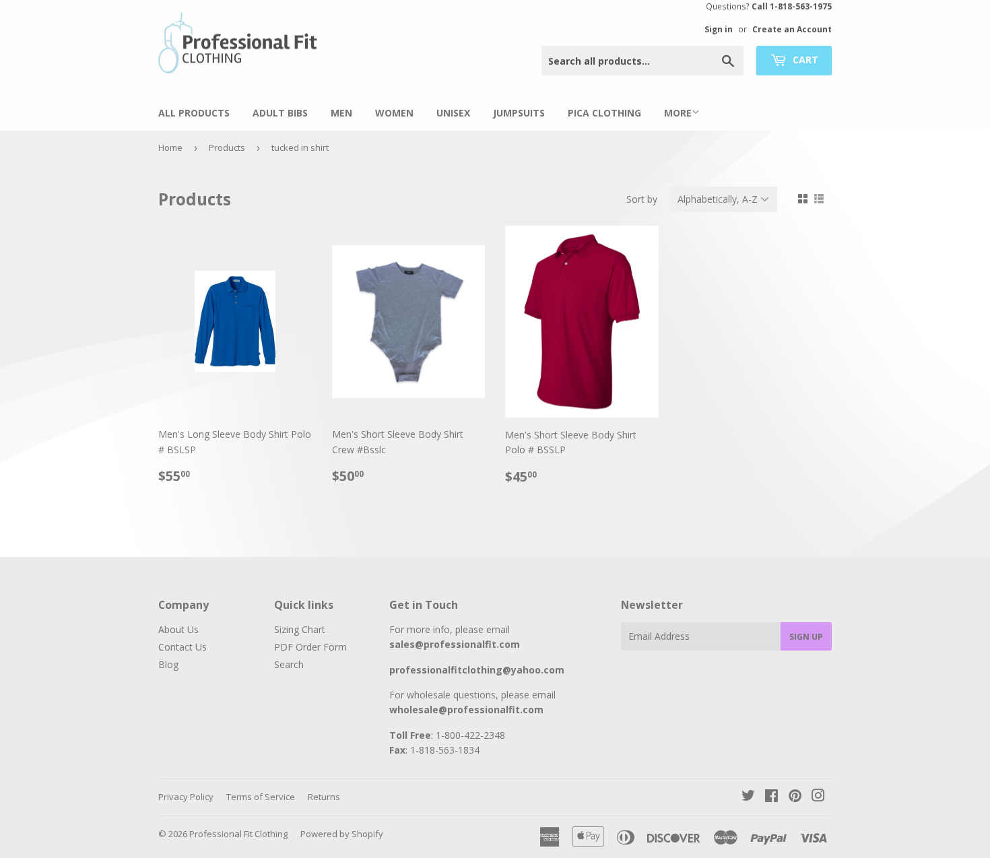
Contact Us (182, 646)
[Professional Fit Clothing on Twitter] (748, 797)
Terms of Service (260, 797)
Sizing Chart (299, 629)
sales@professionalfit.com (454, 644)
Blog (168, 664)
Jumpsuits (519, 112)
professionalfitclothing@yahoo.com (476, 669)
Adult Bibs (280, 112)
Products (227, 147)
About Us (178, 629)
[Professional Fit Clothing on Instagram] (818, 797)
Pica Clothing (604, 112)
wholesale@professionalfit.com (466, 709)
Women (394, 112)
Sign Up (806, 636)
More (678, 112)
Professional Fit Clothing (238, 834)
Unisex (453, 112)
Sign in (718, 29)
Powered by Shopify (341, 834)
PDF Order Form (310, 646)
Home (170, 147)
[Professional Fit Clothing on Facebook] (771, 797)
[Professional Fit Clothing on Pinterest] (795, 797)
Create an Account (792, 29)
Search (289, 664)
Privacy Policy (185, 797)
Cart (804, 59)
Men (341, 112)
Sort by (641, 199)
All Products (194, 112)
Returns (324, 797)
